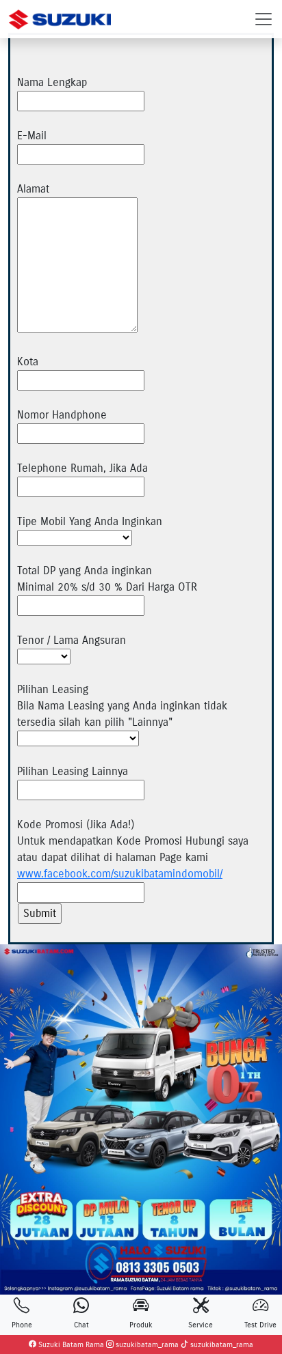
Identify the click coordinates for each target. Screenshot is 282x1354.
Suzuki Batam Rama (70, 1344)
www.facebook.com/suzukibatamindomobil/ (119, 873)
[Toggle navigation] (263, 19)
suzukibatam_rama (146, 1344)
